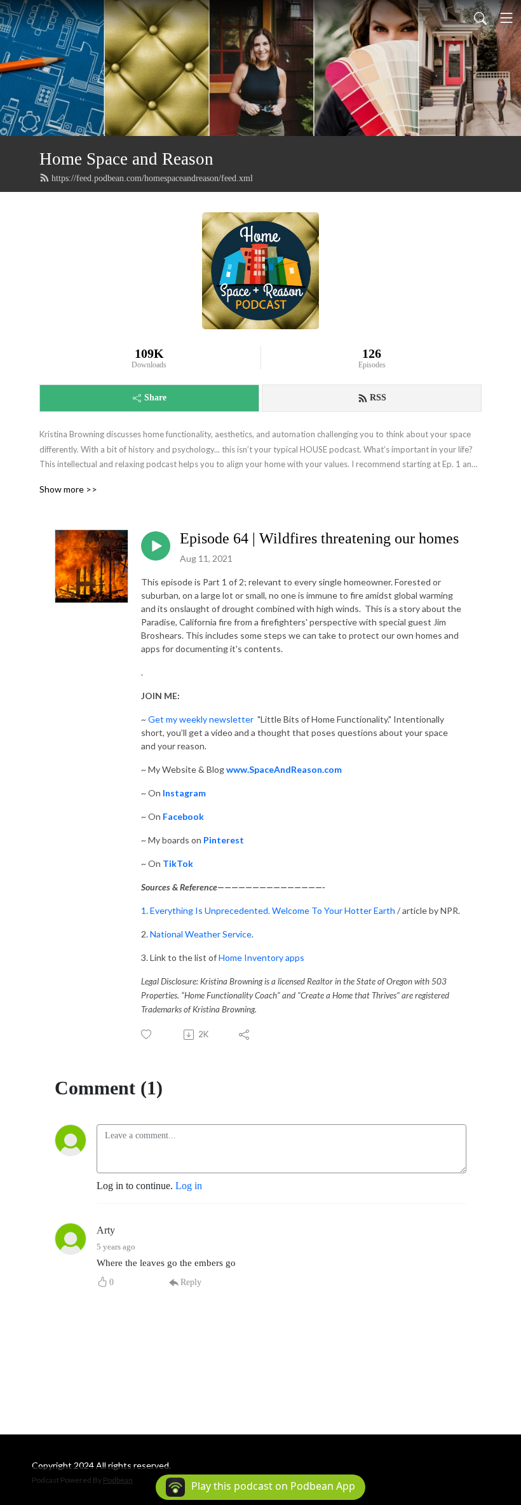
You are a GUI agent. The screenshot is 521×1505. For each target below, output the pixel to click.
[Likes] (147, 1034)
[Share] (245, 1034)
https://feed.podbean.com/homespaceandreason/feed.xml (152, 178)
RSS (378, 397)
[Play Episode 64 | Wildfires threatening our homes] (155, 546)
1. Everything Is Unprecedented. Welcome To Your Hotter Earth (268, 910)
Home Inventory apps (261, 957)
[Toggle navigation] (506, 18)
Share (155, 397)
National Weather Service (201, 934)
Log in (188, 1185)
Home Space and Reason (126, 158)
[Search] (480, 18)
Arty (106, 1230)
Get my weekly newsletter (201, 719)
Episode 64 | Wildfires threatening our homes (319, 538)
